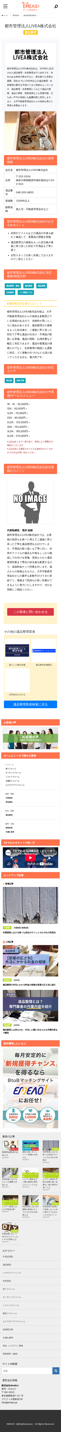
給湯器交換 (8, 1329)
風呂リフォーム (10, 1313)
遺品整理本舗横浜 (44, 665)
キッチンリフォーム (13, 773)
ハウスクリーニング (12, 1272)
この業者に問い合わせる (30, 612)
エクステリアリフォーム (15, 785)
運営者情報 (10, 1413)
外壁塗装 (9, 798)
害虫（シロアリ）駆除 (13, 1345)
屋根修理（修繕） (11, 1353)
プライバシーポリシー (46, 1413)
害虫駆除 (9, 802)
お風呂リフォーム (12, 781)
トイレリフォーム (12, 777)
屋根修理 (9, 828)
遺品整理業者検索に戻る (30, 704)
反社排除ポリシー (25, 1413)
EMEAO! (12, 1389)
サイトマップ (36, 1416)
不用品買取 (8, 1256)
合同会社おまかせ (17, 694)
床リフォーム (11, 769)
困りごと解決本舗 (17, 665)
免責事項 (23, 1416)
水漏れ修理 (10, 832)
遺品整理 (9, 815)
